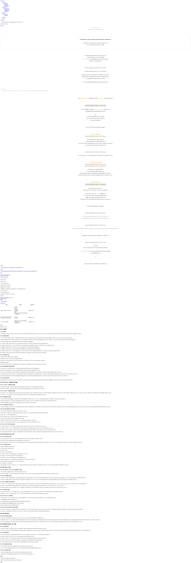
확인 (1, 299)
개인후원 (6, 14)
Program (3, 7)
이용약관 (2, 274)
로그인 (3, 18)
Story (3, 12)
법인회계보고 (6, 5)
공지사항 (6, 4)
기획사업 (6, 11)
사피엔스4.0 (2, 0)
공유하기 (2, 25)
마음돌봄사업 (6, 10)
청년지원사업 (6, 9)
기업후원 (6, 15)
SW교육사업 (6, 8)
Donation (3, 13)
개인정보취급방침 (7, 274)
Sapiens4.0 (4, 2)
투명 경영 (6, 6)
